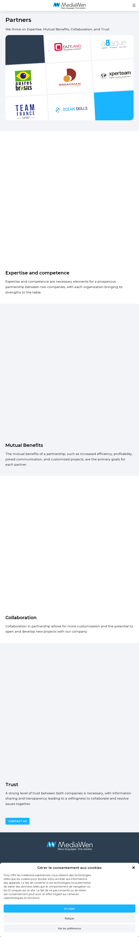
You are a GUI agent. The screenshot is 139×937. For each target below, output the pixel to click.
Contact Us (17, 821)
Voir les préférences (69, 928)
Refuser (69, 918)
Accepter (69, 908)
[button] (133, 867)
